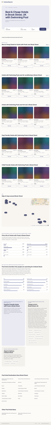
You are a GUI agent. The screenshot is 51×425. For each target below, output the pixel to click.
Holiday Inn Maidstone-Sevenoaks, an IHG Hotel (9, 60)
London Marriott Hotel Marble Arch (7, 181)
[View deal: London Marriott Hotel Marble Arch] (9, 173)
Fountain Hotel (36, 60)
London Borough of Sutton (22, 388)
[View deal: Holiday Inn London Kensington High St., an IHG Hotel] (25, 113)
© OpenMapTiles (37, 225)
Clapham (3, 393)
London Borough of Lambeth (6, 398)
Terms (39, 423)
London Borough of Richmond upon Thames (41, 378)
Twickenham (20, 385)
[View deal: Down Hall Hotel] (25, 173)
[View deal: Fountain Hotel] (41, 52)
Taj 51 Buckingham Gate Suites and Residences (42, 181)
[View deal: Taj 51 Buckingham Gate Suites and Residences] (41, 173)
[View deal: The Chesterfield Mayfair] (25, 143)
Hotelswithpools (8, 2)
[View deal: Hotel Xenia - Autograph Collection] (9, 113)
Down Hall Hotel (20, 181)
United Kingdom (10, 7)
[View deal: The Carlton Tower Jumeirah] (41, 83)
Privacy (36, 423)
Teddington (36, 393)
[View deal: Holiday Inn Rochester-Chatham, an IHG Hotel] (9, 143)
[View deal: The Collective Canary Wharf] (25, 52)
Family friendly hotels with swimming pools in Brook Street (9, 414)
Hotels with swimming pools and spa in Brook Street (24, 414)
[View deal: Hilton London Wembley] (9, 83)
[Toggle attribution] (48, 225)
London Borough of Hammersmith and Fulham (40, 383)
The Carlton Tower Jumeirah (38, 91)
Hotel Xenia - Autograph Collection (7, 120)
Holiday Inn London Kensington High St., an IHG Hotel (26, 120)
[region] (25, 212)
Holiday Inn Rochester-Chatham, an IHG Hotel (9, 151)
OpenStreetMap (45, 225)
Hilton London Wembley (5, 91)
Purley (19, 398)
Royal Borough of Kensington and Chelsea (8, 382)
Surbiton (3, 388)
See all (47, 44)
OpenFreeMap (33, 225)
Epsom (3, 385)
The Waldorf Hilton (37, 151)
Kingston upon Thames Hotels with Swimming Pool (7, 379)
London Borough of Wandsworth (39, 385)
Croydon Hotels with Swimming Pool (24, 378)
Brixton (35, 388)
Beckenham (20, 393)
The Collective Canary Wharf (22, 60)
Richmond (19, 382)
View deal (9, 65)
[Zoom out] (48, 201)
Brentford (36, 398)
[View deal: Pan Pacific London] (25, 83)
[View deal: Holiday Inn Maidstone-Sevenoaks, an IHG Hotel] (9, 52)
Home (6, 7)
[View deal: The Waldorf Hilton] (41, 143)
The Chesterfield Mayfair (22, 151)
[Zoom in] (48, 199)
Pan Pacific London (21, 91)
